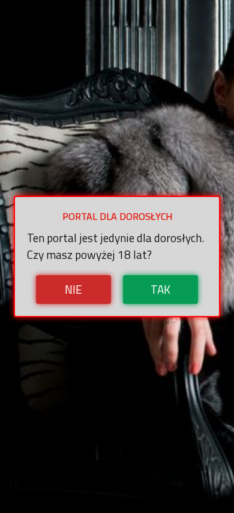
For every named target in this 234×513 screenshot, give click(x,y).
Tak (160, 289)
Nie (73, 289)
